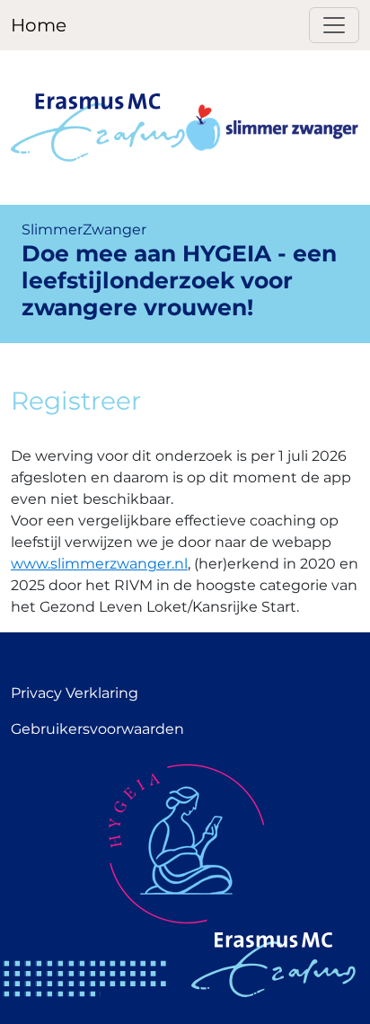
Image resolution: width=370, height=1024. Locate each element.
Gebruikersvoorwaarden (97, 728)
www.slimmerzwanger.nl (99, 563)
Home (38, 25)
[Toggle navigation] (334, 25)
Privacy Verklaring (74, 693)
